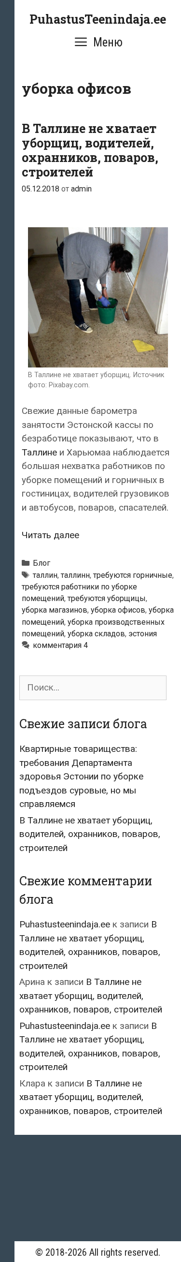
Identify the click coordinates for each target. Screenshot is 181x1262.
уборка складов (96, 633)
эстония (142, 633)
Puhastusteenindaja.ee (64, 924)
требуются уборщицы (107, 598)
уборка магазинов (54, 610)
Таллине (39, 452)
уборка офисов (118, 610)
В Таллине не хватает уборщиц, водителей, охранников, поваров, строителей (90, 150)
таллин (45, 575)
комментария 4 (60, 645)
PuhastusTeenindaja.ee (97, 19)
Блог (41, 563)
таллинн (75, 575)
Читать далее (50, 535)
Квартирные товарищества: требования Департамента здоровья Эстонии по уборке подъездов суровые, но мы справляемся (81, 776)
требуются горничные (132, 575)
